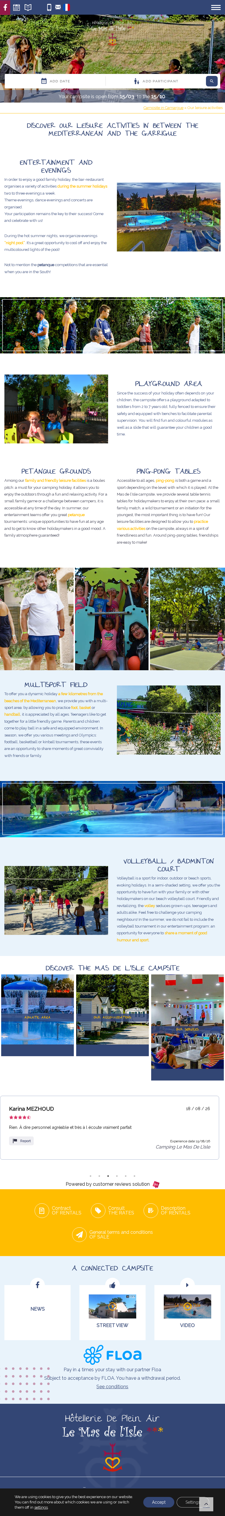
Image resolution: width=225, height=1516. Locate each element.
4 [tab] (117, 1176)
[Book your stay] (16, 7)
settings (41, 1507)
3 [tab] (108, 1176)
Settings (192, 1502)
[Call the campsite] (49, 7)
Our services (83, 7)
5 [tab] (126, 1176)
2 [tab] (99, 1176)
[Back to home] (112, 34)
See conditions (112, 1386)
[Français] (66, 9)
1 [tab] (90, 1176)
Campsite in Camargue (163, 108)
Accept (159, 1502)
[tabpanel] (109, 1128)
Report (25, 1141)
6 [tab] (134, 1176)
